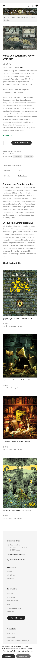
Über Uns (10, 594)
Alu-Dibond (11, 575)
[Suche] (29, 6)
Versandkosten (12, 601)
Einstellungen (27, 651)
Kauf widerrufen (16, 618)
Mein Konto (11, 634)
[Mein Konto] (32, 6)
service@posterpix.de (17, 554)
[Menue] (5, 6)
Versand (20, 67)
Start (8, 17)
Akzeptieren (8, 656)
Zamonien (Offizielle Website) (17, 641)
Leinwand (10, 579)
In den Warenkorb (21, 143)
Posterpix (10, 637)
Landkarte (28, 156)
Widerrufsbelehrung (14, 608)
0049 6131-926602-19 (17, 560)
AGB (8, 604)
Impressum (11, 597)
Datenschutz (11, 612)
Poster (13, 17)
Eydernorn (17, 156)
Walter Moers (22, 176)
